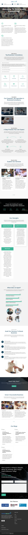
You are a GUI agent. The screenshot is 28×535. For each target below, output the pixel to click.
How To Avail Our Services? (5, 71)
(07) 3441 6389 (15, 4)
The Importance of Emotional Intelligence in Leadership (6, 433)
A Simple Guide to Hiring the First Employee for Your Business (20, 433)
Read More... (17, 442)
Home (15, 514)
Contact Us (16, 523)
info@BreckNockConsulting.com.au (22, 4)
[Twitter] (4, 520)
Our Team (16, 520)
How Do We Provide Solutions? (6, 69)
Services (16, 517)
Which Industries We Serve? (5, 67)
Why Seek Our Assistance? (5, 62)
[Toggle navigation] (6, 6)
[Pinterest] (2, 520)
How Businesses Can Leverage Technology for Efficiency (6, 451)
